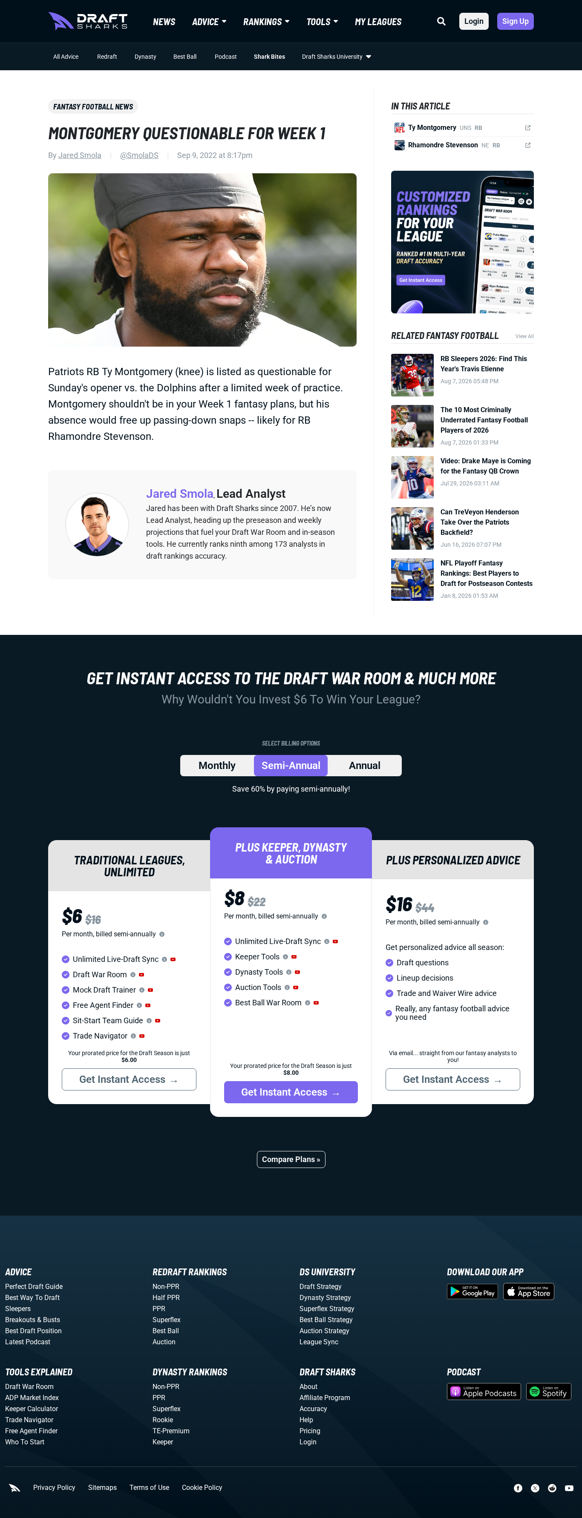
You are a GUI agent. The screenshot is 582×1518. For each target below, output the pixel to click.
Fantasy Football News (93, 106)
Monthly (217, 766)
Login (474, 21)
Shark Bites (269, 56)
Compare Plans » (291, 1159)
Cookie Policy (202, 1488)
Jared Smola (79, 155)
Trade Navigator (29, 1420)
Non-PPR (166, 1287)
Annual (364, 766)
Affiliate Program (325, 1398)
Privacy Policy (54, 1488)
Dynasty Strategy (325, 1298)
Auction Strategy (324, 1331)
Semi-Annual (291, 766)
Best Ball (184, 56)
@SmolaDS (139, 155)
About (308, 1387)
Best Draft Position (33, 1331)
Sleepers (18, 1309)
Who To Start (24, 1442)
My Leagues (378, 21)
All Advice (65, 56)
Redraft (107, 56)
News (164, 21)
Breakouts (20, 1320)
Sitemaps (102, 1488)
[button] (173, 959)
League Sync (319, 1342)
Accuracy (313, 1409)
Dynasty (145, 56)
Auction (164, 1342)
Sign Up (515, 21)
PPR (159, 1309)
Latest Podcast (27, 1342)
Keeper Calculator (31, 1409)
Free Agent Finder (31, 1431)
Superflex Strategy (327, 1309)
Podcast (226, 56)
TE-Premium (171, 1431)
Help (306, 1420)
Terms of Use (149, 1488)
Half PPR (166, 1298)
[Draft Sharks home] (87, 21)
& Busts (48, 1320)
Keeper (163, 1442)
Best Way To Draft (32, 1298)
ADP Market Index (32, 1398)
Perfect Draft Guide (34, 1287)
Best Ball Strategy (326, 1320)
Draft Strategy (321, 1287)
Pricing (310, 1431)
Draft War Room (29, 1387)
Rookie (163, 1420)
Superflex (167, 1320)
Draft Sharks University (332, 56)
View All (525, 336)
